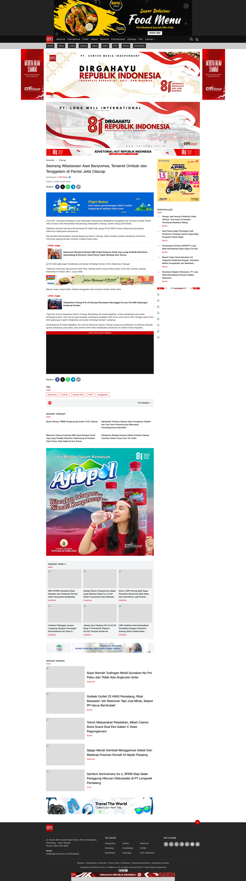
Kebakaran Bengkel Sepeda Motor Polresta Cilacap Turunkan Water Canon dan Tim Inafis (125, 437)
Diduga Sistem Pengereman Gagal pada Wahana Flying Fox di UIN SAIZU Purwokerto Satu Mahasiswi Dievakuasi (99, 595)
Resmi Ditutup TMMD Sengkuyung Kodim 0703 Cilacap (72, 421)
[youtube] (192, 844)
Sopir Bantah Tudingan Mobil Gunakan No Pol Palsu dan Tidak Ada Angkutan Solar (119, 675)
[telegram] (73, 187)
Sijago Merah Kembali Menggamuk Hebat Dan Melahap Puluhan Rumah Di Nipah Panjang (119, 752)
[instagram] (187, 844)
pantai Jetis (78, 394)
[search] (191, 39)
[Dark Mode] (197, 39)
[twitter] (62, 187)
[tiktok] (197, 844)
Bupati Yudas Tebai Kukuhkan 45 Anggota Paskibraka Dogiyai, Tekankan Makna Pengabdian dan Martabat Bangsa (180, 262)
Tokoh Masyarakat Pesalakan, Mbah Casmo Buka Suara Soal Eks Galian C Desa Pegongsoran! (118, 727)
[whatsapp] (68, 187)
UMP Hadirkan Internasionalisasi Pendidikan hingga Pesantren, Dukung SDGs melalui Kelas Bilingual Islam (133, 630)
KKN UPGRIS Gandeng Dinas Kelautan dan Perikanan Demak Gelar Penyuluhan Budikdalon (62, 594)
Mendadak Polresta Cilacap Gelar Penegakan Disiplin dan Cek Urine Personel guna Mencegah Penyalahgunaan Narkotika (126, 424)
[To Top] (197, 822)
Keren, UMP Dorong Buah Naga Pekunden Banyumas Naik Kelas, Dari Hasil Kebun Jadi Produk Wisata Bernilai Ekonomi (134, 595)
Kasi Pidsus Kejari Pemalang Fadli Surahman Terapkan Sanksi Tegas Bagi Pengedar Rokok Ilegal (180, 234)
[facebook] (57, 187)
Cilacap (62, 160)
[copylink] (78, 187)
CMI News (63, 177)
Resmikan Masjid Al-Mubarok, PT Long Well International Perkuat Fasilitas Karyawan (180, 275)
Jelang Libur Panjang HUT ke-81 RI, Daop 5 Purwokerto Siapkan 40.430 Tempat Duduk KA (99, 628)
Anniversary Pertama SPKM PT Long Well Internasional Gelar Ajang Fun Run (180, 247)
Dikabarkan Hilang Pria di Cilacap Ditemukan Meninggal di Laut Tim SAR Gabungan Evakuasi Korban (105, 304)
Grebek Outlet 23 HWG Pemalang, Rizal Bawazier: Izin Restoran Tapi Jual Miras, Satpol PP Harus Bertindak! (120, 701)
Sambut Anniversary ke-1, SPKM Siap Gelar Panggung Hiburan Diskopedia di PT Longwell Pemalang (119, 778)
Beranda (50, 160)
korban (64, 394)
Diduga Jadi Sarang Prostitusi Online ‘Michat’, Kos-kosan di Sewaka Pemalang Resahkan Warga (179, 219)
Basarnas (52, 394)
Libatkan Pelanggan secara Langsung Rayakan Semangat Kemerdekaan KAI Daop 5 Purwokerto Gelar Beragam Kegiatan (62, 631)
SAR (91, 394)
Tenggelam (102, 394)
